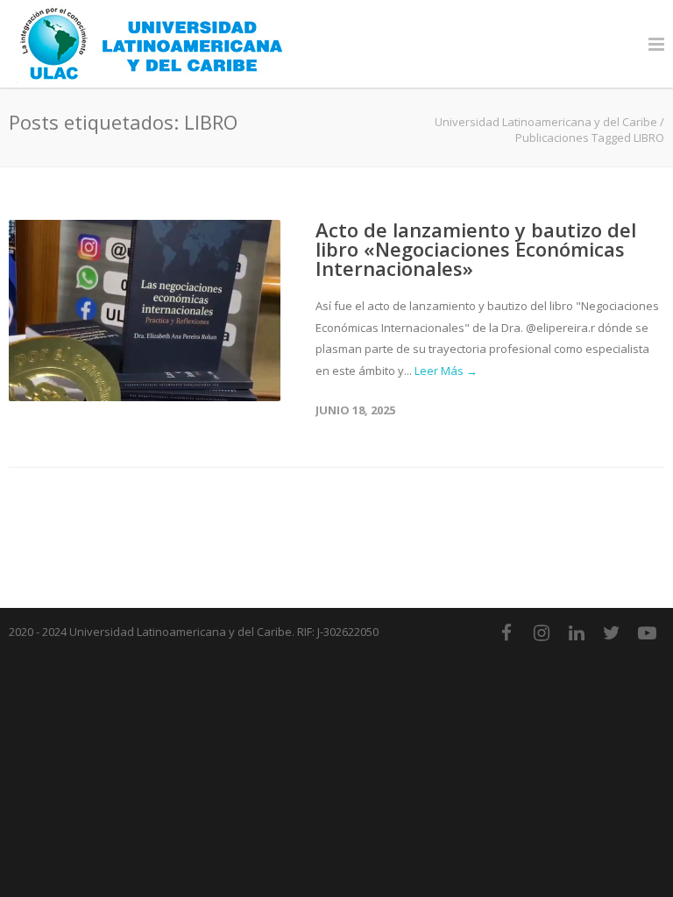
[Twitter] (611, 632)
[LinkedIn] (576, 632)
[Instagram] (541, 632)
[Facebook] (506, 632)
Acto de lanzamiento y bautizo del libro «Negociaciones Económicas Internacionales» (475, 248)
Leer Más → (446, 370)
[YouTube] (646, 632)
